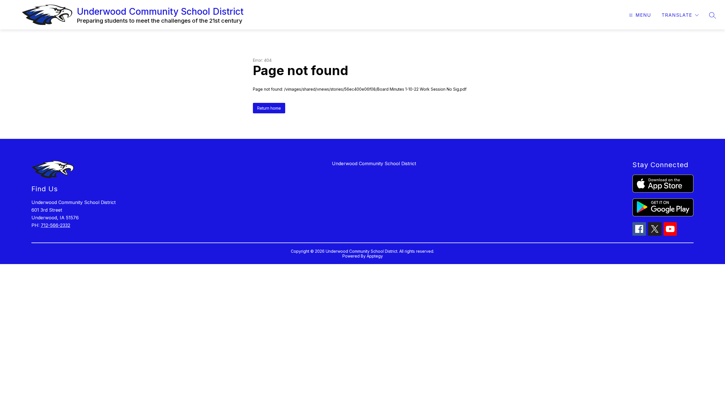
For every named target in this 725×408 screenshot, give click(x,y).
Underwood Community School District (374, 163)
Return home (269, 108)
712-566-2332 (55, 225)
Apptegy (375, 256)
